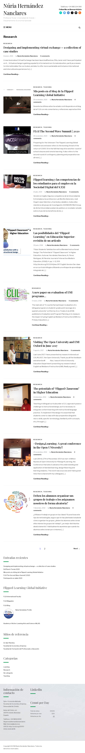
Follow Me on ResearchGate (70, 9)
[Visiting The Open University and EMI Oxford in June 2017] (17, 364)
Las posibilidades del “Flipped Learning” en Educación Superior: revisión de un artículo (54, 236)
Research (7, 43)
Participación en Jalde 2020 (12, 578)
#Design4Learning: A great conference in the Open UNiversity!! (57, 445)
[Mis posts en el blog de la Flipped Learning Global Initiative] (17, 113)
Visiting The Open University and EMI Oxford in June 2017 (56, 343)
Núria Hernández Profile (23, 610)
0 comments (45, 56)
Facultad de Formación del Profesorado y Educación (21, 649)
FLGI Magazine (8, 601)
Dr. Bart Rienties (9, 643)
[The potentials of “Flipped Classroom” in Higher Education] (17, 410)
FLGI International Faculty (12, 596)
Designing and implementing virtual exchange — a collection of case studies (29, 566)
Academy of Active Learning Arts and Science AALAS (21, 623)
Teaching (47, 87)
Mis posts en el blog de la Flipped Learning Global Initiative (53, 93)
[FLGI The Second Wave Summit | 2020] (17, 153)
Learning (6, 667)
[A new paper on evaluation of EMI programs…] (16, 302)
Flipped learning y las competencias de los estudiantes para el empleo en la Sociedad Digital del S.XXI (56, 183)
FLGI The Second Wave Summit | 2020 (56, 131)
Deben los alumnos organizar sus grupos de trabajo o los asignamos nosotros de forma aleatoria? (54, 499)
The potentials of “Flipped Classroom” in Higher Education (56, 390)
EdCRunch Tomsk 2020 (11, 569)
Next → (77, 549)
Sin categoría (8, 673)
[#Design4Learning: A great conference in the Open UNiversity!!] (17, 465)
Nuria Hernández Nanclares (27, 56)
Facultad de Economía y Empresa (14, 646)
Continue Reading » (11, 74)
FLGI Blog (6, 605)
